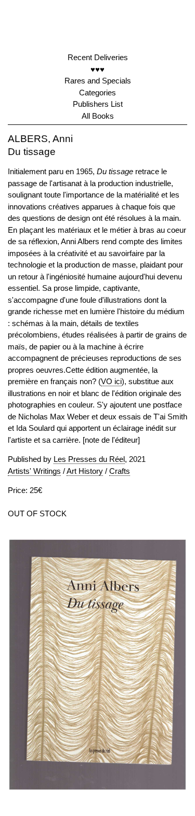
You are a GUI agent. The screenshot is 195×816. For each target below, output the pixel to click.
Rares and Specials (97, 80)
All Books (98, 115)
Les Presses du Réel (89, 459)
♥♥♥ (97, 69)
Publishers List (98, 104)
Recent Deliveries (98, 57)
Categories (97, 92)
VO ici (111, 381)
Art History (85, 471)
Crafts (119, 471)
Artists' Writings (34, 471)
